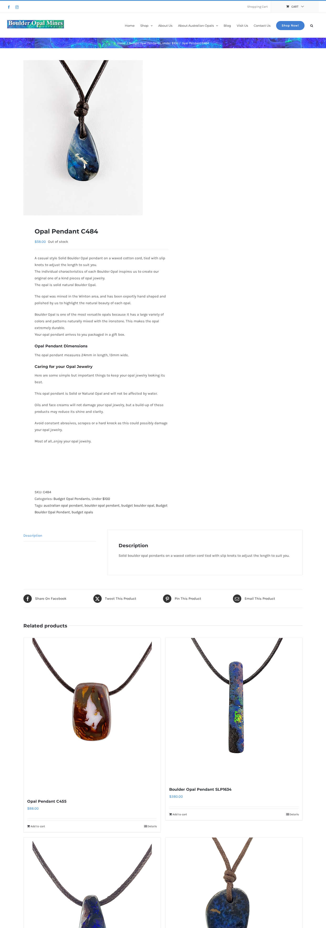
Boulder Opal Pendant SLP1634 (200, 789)
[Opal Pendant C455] (92, 715)
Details (152, 826)
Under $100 (101, 499)
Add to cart (38, 826)
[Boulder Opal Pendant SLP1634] (234, 709)
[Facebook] (9, 7)
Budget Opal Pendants (71, 499)
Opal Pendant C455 (47, 801)
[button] (311, 25)
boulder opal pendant (102, 505)
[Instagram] (17, 7)
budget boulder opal (137, 505)
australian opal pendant (63, 505)
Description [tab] (32, 535)
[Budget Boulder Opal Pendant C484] (90, 137)
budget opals (82, 512)
